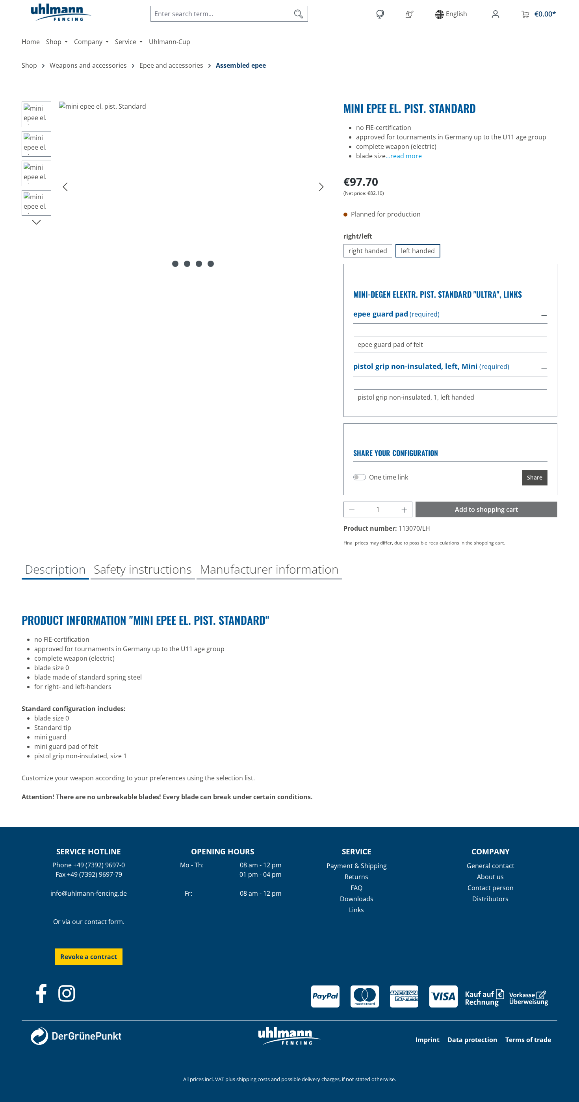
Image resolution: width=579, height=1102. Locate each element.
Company (490, 851)
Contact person (491, 887)
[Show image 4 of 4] (211, 264)
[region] (175, 186)
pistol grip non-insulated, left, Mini (415, 366)
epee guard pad (380, 314)
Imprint (428, 1039)
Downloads (356, 899)
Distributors (490, 899)
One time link (388, 477)
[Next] (321, 186)
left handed (418, 250)
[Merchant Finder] (411, 14)
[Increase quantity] (404, 509)
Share (534, 477)
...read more (404, 156)
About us (490, 876)
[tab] (55, 570)
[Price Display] (381, 14)
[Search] (299, 14)
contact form (103, 921)
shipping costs (253, 1079)
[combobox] (220, 14)
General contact (490, 865)
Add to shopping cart (486, 509)
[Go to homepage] (53, 12)
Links (356, 910)
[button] (450, 315)
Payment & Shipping (357, 865)
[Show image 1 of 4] (175, 264)
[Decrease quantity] (351, 509)
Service (356, 851)
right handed (368, 250)
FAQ (356, 887)
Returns (356, 876)
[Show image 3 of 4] (199, 264)
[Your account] (497, 14)
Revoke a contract (88, 956)
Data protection (472, 1039)
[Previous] (65, 186)
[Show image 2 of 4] (187, 264)
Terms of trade (528, 1039)
